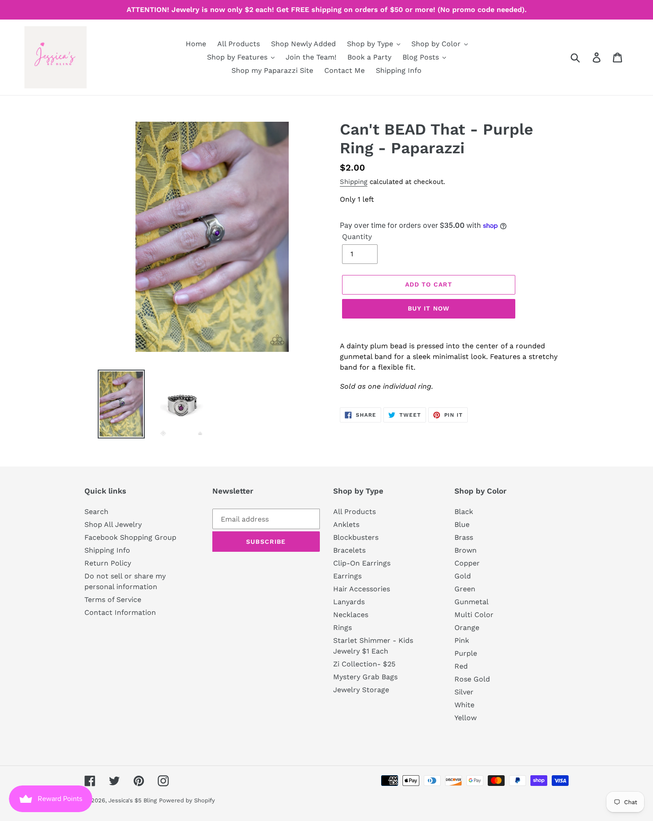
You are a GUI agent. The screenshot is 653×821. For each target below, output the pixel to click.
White (464, 705)
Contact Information (120, 612)
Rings (342, 627)
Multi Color (474, 614)
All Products (354, 511)
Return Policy (107, 563)
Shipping (353, 182)
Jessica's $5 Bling (132, 800)
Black (463, 511)
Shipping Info (107, 550)
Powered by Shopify (187, 800)
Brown (465, 550)
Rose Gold (472, 679)
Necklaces (350, 614)
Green (464, 589)
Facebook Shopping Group (130, 537)
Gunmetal (471, 602)
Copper (467, 563)
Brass (463, 537)
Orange (466, 627)
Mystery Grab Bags (365, 677)
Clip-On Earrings (361, 563)
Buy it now (429, 308)
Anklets (346, 524)
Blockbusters (355, 537)
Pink (461, 640)
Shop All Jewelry (113, 524)
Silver (464, 692)
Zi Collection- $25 (364, 664)
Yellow (465, 717)
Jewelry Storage (361, 689)
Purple (465, 653)
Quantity (357, 236)
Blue (462, 524)
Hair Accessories (361, 589)
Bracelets (349, 550)
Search (96, 511)
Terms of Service (112, 599)
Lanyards (349, 602)
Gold (462, 576)
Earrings (347, 576)
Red (461, 666)
